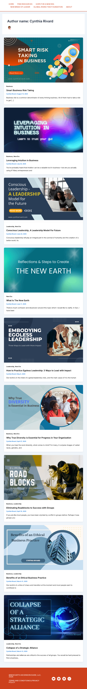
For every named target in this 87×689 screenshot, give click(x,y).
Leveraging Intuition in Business (22, 160)
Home (11, 4)
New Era (16, 156)
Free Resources (24, 4)
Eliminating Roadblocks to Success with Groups (30, 508)
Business (9, 86)
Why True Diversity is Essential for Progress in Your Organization (38, 437)
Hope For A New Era (45, 4)
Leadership (10, 226)
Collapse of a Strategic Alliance (22, 648)
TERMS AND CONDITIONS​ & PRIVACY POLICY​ (24, 681)
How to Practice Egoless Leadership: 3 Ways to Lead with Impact (38, 370)
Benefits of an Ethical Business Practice (26, 577)
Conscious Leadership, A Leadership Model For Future (33, 230)
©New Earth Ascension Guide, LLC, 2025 (25, 676)
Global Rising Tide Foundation (48, 7)
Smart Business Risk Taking (20, 90)
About (69, 7)
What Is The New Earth (17, 300)
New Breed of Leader (20, 7)
